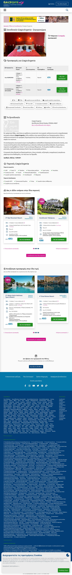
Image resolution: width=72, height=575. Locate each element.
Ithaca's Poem (23, 478)
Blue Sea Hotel (7, 464)
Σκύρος (41, 428)
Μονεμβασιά (6, 419)
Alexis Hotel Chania (8, 506)
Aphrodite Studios (8, 484)
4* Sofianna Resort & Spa (37, 525)
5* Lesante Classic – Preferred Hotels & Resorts (46, 520)
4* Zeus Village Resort (55, 529)
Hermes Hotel (36, 497)
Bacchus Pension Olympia (32, 483)
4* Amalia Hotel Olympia (9, 462)
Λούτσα (54, 416)
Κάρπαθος (32, 410)
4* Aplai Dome (7, 504)
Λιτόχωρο (28, 416)
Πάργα (32, 424)
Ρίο (23, 426)
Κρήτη (35, 413)
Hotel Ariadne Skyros (25, 519)
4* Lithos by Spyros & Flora (30, 512)
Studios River (42, 483)
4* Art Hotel (55, 512)
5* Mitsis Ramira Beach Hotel (59, 499)
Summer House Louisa (50, 493)
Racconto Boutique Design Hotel (23, 480)
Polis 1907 (21, 522)
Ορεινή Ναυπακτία (16, 422)
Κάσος (48, 410)
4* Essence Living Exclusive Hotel (46, 487)
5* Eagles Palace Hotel (40, 513)
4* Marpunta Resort (52, 459)
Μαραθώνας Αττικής (11, 418)
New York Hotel (57, 496)
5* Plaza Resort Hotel (8, 499)
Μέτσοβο (47, 418)
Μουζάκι (12, 419)
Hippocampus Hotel (17, 503)
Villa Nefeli (49, 499)
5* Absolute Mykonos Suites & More (55, 474)
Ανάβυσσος (28, 402)
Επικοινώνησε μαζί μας (13, 376)
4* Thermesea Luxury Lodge (40, 499)
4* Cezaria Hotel (31, 467)
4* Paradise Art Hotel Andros (52, 456)
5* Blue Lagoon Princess (54, 449)
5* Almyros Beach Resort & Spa (58, 502)
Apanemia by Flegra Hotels (41, 462)
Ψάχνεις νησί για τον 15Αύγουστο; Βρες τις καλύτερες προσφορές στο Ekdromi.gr (47, 551)
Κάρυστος (43, 410)
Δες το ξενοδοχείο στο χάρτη (41, 125)
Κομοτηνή (51, 412)
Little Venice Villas (27, 525)
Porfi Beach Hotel (31, 520)
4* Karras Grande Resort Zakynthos (43, 464)
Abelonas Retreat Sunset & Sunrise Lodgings (44, 528)
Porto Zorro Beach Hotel (31, 455)
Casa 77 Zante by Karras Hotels (44, 494)
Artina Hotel (54, 480)
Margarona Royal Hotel (28, 459)
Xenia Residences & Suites (44, 516)
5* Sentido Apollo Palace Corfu (37, 500)
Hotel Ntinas (43, 474)
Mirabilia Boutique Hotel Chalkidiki (11, 478)
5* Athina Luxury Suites (18, 497)
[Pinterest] (42, 385)
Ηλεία (5, 407)
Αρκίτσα (15, 403)
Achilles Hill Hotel (40, 468)
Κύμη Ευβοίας (7, 415)
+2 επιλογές (58, 225)
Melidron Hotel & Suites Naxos (37, 490)
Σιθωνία (9, 428)
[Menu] (4, 10)
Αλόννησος (49, 400)
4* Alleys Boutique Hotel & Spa (53, 535)
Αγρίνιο (10, 400)
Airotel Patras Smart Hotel (9, 472)
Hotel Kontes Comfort (35, 507)
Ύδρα (27, 431)
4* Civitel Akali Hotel (31, 506)
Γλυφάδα (24, 405)
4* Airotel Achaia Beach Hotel (23, 448)
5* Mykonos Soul (41, 510)
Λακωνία (41, 415)
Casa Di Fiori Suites (59, 513)
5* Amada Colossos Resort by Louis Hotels (12, 528)
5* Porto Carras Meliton (9, 453)
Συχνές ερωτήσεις (36, 381)
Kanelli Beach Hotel (42, 452)
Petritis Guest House (8, 488)
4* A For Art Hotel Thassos (22, 475)
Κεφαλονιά (31, 412)
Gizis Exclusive (44, 497)
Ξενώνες (61, 413)
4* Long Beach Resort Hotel (54, 445)
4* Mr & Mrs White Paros (9, 490)
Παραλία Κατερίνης (8, 424)
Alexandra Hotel (42, 484)
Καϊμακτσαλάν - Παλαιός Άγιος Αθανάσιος (12, 409)
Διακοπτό (43, 405)
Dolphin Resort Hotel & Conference (11, 526)
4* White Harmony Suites (18, 512)
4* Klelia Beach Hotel (8, 450)
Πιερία (27, 425)
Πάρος (43, 424)
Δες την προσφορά (61, 77)
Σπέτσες (5, 429)
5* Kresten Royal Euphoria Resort (56, 503)
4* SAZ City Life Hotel (62, 459)
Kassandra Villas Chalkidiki (22, 535)
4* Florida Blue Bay (44, 449)
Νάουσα (9, 421)
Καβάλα (46, 407)
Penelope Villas (7, 510)
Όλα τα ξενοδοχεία (8, 540)
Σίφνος (18, 428)
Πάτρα (51, 424)
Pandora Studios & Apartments (42, 529)
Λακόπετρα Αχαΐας (34, 415)
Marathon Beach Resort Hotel (33, 478)
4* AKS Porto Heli (45, 448)
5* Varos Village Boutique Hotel (44, 512)
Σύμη (19, 429)
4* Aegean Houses (50, 513)
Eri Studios (48, 502)
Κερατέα (21, 412)
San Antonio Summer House (10, 487)
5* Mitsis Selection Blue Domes (55, 497)
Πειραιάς (11, 425)
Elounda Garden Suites (32, 504)
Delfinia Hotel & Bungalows (31, 516)
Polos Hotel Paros (28, 497)
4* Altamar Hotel (54, 458)
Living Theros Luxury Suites (61, 504)
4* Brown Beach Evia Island (9, 455)
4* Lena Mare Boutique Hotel (19, 506)
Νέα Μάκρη (25, 421)
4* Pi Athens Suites (40, 488)
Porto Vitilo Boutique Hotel (40, 459)
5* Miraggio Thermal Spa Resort (19, 467)
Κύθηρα (46, 413)
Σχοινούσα (28, 429)
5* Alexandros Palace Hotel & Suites (46, 504)
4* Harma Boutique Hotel (24, 502)
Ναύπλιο (20, 421)
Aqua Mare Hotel (45, 507)
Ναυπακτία (14, 421)
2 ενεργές (61, 36)
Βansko (47, 403)
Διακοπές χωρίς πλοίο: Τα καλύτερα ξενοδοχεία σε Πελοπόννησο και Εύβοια (20, 547)
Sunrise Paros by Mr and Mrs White (57, 519)
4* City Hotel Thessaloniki (21, 472)
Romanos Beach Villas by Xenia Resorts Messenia (14, 532)
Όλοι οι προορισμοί (8, 435)
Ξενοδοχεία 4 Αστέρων (62, 402)
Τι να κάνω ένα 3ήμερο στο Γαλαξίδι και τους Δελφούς (49, 550)
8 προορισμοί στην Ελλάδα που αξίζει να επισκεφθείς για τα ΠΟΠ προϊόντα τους (20, 548)
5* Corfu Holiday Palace (32, 452)
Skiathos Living (62, 478)
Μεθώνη (25, 418)
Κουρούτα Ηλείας (22, 413)
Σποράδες (10, 429)
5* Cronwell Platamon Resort (31, 445)
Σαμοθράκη (36, 426)
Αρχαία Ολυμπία (27, 403)
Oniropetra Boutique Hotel (58, 464)
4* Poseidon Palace (53, 443)
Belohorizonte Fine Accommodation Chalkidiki (14, 529)
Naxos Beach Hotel (8, 503)
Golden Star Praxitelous (51, 461)
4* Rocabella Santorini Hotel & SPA (18, 504)
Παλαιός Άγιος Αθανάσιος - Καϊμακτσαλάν (30, 422)
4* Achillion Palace (8, 497)
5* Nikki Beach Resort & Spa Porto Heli (19, 464)
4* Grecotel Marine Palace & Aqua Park (12, 443)
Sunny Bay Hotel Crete (8, 483)
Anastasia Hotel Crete (55, 526)
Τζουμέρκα (34, 429)
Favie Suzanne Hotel (62, 461)
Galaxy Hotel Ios (17, 488)
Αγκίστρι (52, 399)
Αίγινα (19, 400)
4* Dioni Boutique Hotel (41, 465)
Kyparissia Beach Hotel (8, 486)
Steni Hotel (59, 486)
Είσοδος (52, 4)
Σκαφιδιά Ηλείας (24, 428)
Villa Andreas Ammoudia (22, 487)
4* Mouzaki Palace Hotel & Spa (54, 452)
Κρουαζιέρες (40, 413)
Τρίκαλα (5, 431)
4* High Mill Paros (41, 461)
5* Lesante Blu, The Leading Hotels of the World (14, 516)
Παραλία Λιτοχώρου (17, 424)
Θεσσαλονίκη (20, 407)
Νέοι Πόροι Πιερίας (43, 421)
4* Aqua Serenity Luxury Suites (35, 526)
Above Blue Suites (7, 467)
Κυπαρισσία (13, 415)
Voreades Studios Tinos (21, 534)
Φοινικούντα (48, 431)
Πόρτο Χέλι (51, 425)
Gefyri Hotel (55, 494)
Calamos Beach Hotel (8, 537)
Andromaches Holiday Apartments (28, 510)
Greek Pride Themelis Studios (28, 488)
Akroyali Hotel (32, 464)
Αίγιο (23, 400)
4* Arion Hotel (35, 449)
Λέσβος (5, 416)
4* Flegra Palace (29, 499)
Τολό (43, 429)
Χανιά (10, 432)
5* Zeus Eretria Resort (40, 446)
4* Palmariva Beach (20, 455)
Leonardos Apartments (9, 469)
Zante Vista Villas (24, 526)
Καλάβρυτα (24, 409)
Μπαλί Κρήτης (18, 419)
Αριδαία (5, 403)
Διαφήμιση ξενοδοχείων (58, 376)
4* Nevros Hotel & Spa (50, 490)
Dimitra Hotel (46, 526)
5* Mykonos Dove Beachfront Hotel (53, 510)
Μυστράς (45, 419)
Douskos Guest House (26, 509)
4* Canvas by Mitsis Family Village (40, 503)
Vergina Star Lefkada (59, 487)
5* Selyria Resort (7, 452)
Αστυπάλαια (34, 403)
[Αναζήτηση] (67, 10)
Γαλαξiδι (19, 405)
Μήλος (51, 418)
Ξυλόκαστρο (51, 421)
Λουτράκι (49, 416)
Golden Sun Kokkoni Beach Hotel (37, 456)
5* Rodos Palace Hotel (21, 461)
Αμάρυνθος (11, 402)
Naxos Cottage (46, 519)
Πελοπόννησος (17, 425)
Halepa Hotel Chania (30, 515)
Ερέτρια (22, 406)
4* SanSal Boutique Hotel (46, 496)
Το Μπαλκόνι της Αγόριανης (9, 475)
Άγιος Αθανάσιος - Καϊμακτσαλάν (19, 399)
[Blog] (46, 385)
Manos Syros (22, 477)
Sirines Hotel (31, 465)
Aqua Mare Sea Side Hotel (21, 481)
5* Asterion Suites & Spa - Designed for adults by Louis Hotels (17, 507)
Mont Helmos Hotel (38, 469)
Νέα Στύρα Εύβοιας (33, 421)
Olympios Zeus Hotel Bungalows (11, 491)
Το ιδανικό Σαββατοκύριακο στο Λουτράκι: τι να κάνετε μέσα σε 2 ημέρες (49, 545)
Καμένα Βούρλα (7, 410)
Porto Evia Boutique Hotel (9, 461)
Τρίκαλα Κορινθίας (12, 431)
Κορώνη (15, 413)
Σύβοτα (15, 429)
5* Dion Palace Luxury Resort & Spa (23, 449)
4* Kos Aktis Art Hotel (27, 503)
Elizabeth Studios (18, 459)
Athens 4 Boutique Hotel (59, 491)
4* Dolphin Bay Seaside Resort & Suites (56, 450)
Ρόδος (26, 426)
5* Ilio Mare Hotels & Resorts (10, 448)
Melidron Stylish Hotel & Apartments (37, 535)
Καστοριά (6, 412)
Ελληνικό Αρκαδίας (8, 406)
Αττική (39, 403)
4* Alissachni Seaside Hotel (20, 537)
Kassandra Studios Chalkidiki (10, 535)
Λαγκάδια (27, 415)
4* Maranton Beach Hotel (9, 449)
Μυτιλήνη (50, 419)
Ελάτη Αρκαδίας (49, 405)
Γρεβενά (29, 405)
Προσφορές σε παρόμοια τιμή (36, 339)
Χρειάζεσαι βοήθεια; (36, 366)
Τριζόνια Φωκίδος (48, 429)
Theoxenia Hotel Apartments (52, 453)
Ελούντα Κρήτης (16, 406)
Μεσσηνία (36, 418)
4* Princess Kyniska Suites (20, 483)
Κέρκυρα (26, 412)
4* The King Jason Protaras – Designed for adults (53, 531)
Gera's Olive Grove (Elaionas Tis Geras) (49, 478)
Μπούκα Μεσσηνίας (32, 419)
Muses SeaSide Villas (31, 461)
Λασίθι (45, 415)
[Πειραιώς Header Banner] (36, 19)
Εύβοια (32, 406)
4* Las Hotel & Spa (51, 484)
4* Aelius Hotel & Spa (50, 471)
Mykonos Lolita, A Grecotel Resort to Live (12, 525)
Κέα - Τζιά (16, 412)
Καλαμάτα (30, 409)
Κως (22, 415)
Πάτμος (47, 424)
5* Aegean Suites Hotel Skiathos (32, 522)
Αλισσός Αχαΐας (42, 400)
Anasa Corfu (42, 502)
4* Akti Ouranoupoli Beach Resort (20, 484)
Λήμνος (14, 416)
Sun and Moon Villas (33, 487)
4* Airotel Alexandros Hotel (52, 483)
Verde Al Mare (21, 494)
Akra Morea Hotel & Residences (22, 456)
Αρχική (6, 26)
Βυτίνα (14, 405)
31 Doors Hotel (31, 493)
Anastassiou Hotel (60, 484)
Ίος (38, 407)
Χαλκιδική (6, 432)
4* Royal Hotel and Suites (20, 486)
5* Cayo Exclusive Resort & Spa (10, 496)
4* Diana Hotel (18, 469)
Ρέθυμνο (19, 426)
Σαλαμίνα (31, 426)
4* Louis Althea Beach (48, 525)
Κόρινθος (10, 413)
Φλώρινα (42, 431)
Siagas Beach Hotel (19, 453)
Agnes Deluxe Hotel (23, 491)
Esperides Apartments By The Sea (22, 490)
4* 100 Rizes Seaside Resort (51, 468)
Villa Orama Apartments (47, 491)
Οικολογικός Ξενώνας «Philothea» (11, 477)
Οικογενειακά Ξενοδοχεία (62, 415)
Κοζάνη (37, 412)
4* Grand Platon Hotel (55, 448)
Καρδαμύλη (20, 410)
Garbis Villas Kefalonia (48, 469)
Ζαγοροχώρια (44, 406)
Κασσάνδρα (53, 410)
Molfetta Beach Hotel (56, 509)
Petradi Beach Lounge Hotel (28, 513)
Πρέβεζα (5, 426)
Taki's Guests (54, 532)
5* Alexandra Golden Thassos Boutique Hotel (57, 465)
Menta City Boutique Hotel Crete (11, 522)
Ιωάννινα (42, 407)
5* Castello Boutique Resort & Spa (11, 502)
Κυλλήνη (51, 413)
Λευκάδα (10, 416)
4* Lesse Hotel (41, 455)
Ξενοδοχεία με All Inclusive (63, 411)
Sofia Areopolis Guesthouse (32, 532)
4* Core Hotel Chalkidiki (45, 480)
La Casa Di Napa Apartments (50, 486)
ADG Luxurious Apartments (28, 468)
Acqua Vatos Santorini (8, 474)
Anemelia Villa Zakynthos (45, 523)
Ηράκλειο (9, 407)
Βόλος (52, 403)
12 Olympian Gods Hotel (9, 456)
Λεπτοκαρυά (51, 415)
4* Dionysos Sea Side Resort (45, 518)
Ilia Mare (58, 490)
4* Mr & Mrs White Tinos (59, 455)
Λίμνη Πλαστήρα (21, 416)
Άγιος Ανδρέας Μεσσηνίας (32, 399)
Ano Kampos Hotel (23, 493)
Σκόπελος (36, 428)
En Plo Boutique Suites (37, 509)
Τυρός (23, 431)
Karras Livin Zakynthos (57, 522)
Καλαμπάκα (41, 409)
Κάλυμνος (47, 409)
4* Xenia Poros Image (18, 450)
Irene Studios (42, 453)
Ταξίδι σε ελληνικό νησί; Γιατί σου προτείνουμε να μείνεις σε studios (18, 545)
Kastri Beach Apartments (9, 534)
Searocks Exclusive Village (34, 475)
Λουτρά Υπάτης (42, 416)
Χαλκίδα (53, 431)
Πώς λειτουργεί (28, 376)
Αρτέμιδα (20, 403)
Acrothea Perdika (61, 477)
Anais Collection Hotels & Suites (10, 493)
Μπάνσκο (25, 419)
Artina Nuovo (16, 500)
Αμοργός (17, 402)
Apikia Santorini (46, 509)
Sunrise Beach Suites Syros (20, 518)
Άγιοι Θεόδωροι (7, 399)
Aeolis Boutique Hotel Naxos (10, 465)
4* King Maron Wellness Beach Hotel (55, 481)
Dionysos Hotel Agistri (55, 507)
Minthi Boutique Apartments (32, 477)
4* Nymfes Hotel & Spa (8, 459)
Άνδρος (34, 402)
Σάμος (41, 426)
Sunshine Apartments (55, 472)
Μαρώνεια (19, 418)
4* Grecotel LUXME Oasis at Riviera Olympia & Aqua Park (16, 458)
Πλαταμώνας (32, 425)
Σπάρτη (50, 428)
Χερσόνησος (15, 432)
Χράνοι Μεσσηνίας (36, 432)
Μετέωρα (42, 418)
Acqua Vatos (29, 486)
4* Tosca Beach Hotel (51, 446)
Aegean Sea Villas (7, 512)
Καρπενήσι (37, 410)
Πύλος (10, 426)
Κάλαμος (36, 409)
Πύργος (14, 426)
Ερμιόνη (27, 406)
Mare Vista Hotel (49, 455)
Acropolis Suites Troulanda (31, 494)
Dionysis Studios (45, 472)
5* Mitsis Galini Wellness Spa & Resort (30, 443)
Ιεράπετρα (26, 407)
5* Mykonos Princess (24, 500)
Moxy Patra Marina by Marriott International (25, 462)
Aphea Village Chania (29, 529)
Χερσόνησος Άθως (23, 432)
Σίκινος (14, 428)
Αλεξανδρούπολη (34, 400)
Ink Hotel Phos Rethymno (28, 528)
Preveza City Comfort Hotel (35, 491)
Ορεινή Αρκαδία (7, 422)
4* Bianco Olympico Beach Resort (11, 446)
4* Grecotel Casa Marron (49, 442)
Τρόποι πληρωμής (42, 376)
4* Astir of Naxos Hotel (15, 513)
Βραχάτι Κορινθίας (7, 405)
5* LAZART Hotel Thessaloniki (10, 494)
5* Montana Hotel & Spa (9, 445)
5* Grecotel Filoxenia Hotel (37, 442)
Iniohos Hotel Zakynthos (41, 515)
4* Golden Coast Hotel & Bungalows (27, 446)
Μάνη (5, 418)
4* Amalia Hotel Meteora (9, 468)
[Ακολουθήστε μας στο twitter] (38, 385)
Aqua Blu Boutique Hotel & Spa (52, 506)
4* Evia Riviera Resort (36, 448)
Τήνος (39, 429)
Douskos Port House (40, 467)
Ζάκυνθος (50, 406)
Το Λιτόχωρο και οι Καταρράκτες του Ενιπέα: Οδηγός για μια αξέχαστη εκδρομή (20, 550)
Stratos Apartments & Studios (34, 496)
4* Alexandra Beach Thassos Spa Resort (48, 477)
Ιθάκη (31, 407)
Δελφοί (37, 405)
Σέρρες (5, 428)
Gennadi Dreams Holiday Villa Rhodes (35, 534)
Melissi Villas (6, 513)
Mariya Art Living (41, 506)
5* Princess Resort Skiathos (9, 480)
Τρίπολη (19, 431)
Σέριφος (52, 426)
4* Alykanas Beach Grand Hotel (31, 453)
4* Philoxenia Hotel (45, 458)
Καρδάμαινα (14, 410)
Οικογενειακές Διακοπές (62, 418)
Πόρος (46, 425)
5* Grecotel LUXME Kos (61, 442)
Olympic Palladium (63, 512)
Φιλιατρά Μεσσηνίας (34, 431)
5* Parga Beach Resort (38, 486)
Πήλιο (23, 425)
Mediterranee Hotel (33, 484)
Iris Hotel (56, 469)
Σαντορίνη (46, 426)
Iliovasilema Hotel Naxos (33, 518)
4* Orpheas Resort (22, 520)
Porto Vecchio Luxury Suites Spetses (34, 531)
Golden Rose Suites (25, 474)
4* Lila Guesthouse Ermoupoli (50, 534)
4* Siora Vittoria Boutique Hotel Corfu (36, 471)
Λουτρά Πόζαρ (35, 416)
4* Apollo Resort (54, 516)
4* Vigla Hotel (21, 515)
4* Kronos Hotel (28, 450)
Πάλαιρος (42, 422)
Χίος (29, 432)
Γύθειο (33, 405)
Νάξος (5, 421)
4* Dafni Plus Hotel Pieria (45, 522)
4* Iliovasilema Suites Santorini (10, 471)
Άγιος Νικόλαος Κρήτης (44, 399)
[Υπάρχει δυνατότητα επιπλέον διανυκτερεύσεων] (24, 222)
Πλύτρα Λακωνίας (40, 425)
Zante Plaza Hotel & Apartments (39, 450)
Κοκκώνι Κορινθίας (44, 412)
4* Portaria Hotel (49, 467)
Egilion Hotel (18, 468)
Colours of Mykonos (16, 510)
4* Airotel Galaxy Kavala (22, 465)
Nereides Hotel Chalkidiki (44, 532)
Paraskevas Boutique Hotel (50, 500)
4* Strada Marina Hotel (16, 509)
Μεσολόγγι (30, 418)
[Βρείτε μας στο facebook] (25, 385)
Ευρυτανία (37, 406)
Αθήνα (15, 400)
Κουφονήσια (29, 413)
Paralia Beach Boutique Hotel (35, 472)
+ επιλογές (11, 226)
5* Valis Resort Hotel (43, 443)
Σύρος (23, 429)
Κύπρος (18, 415)
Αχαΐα (43, 403)
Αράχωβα (45, 402)
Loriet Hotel (31, 481)
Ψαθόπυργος (43, 432)
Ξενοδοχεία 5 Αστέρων (62, 399)
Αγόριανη (6, 400)
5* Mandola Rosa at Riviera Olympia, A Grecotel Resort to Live (17, 442)
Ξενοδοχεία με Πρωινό (62, 405)
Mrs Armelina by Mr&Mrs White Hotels (12, 519)
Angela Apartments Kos (9, 518)
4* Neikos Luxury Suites (27, 469)
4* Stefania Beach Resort (34, 458)
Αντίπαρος (39, 402)
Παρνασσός (37, 424)
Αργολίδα (50, 402)
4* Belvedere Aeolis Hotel (9, 481)
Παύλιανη (6, 425)
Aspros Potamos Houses (24, 523)
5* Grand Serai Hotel (19, 445)
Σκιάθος (31, 428)
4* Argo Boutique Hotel (19, 499)
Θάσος (14, 407)
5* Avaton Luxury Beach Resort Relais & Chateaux (14, 531)
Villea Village (6, 509)
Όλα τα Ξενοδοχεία (15, 26)
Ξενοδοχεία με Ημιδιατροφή (62, 408)
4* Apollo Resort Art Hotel (47, 475)
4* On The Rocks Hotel (36, 519)
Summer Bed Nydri (35, 523)
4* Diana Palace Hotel (59, 467)
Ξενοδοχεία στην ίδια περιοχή (36, 255)
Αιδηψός (27, 400)
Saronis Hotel (17, 474)
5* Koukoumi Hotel (8, 500)
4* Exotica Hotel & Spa (62, 446)
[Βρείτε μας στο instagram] (29, 385)
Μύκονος (40, 419)
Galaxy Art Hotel (35, 480)
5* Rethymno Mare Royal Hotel (10, 520)
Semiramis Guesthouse (61, 471)
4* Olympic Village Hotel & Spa (18, 452)
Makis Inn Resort (35, 502)
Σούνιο (45, 428)
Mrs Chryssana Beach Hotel (54, 462)
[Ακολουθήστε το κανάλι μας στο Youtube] (34, 385)
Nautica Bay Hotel (43, 445)
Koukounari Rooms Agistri (40, 481)
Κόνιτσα (5, 413)
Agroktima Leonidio (22, 471)
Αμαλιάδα (6, 402)
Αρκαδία (10, 403)
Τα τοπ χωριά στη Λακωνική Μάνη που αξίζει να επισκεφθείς (16, 551)
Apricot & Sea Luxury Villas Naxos (11, 523)
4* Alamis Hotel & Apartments (51, 488)
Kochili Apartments (35, 474)
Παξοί (46, 422)
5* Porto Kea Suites (22, 496)
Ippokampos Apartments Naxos (10, 515)
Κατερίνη (11, 412)
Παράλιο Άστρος (26, 424)
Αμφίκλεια (22, 402)
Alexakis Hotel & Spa (40, 493)
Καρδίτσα (26, 410)
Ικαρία (34, 407)
